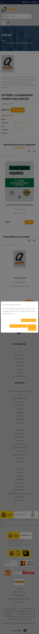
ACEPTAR (32, 329)
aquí (12, 314)
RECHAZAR (31, 326)
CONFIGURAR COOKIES (18, 326)
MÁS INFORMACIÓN (28, 320)
